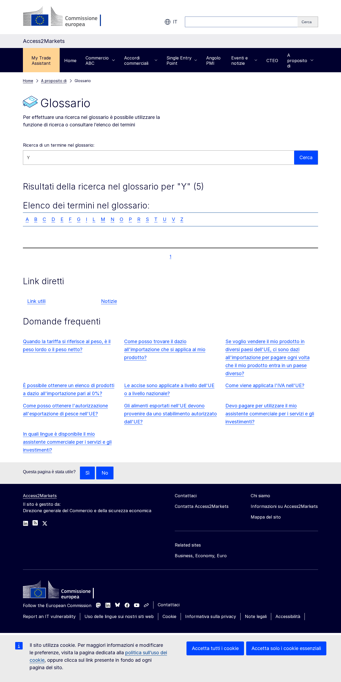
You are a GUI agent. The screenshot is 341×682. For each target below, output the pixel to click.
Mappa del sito (266, 517)
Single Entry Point (179, 60)
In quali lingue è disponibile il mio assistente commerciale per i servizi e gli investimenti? (67, 442)
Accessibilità (287, 616)
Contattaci (169, 604)
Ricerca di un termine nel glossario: (58, 145)
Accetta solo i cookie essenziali (286, 648)
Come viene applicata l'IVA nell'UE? (264, 385)
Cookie (169, 616)
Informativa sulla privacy (210, 616)
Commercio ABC (97, 60)
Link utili (36, 301)
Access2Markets (40, 495)
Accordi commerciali (136, 60)
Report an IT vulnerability (49, 616)
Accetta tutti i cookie (215, 648)
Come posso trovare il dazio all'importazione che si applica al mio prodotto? (164, 349)
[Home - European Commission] (61, 590)
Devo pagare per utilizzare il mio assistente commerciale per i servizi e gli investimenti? (269, 413)
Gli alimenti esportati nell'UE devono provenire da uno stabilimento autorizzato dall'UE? (170, 413)
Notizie (109, 301)
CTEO (272, 60)
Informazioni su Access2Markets (284, 506)
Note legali (256, 616)
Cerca (305, 157)
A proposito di (297, 61)
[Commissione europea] (65, 17)
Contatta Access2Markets (202, 506)
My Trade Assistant (41, 60)
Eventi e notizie (239, 60)
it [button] (175, 22)
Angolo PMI (213, 60)
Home (70, 60)
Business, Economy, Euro (201, 555)
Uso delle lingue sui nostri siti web (119, 616)
